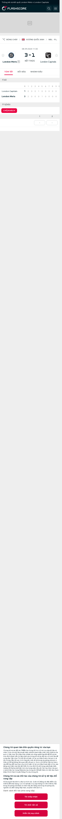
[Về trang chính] (17, 8)
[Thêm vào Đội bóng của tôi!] (3, 55)
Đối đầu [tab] (22, 72)
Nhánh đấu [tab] (36, 72)
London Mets (10, 61)
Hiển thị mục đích (31, 813)
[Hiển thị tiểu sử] (11, 55)
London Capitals (48, 61)
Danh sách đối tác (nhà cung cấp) (19, 790)
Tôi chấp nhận (31, 797)
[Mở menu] (55, 8)
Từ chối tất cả (31, 805)
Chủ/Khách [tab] (9, 110)
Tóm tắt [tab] (8, 72)
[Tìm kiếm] (49, 8)
